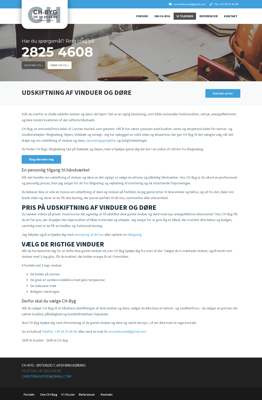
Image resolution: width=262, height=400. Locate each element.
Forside (142, 16)
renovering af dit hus (89, 234)
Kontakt (230, 16)
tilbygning (134, 234)
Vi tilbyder (184, 16)
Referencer (208, 16)
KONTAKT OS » (34, 65)
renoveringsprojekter (101, 140)
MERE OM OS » (59, 65)
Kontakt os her (223, 93)
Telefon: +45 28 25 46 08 (59, 331)
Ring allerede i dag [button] (41, 159)
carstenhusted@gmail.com (127, 331)
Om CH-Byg (162, 16)
